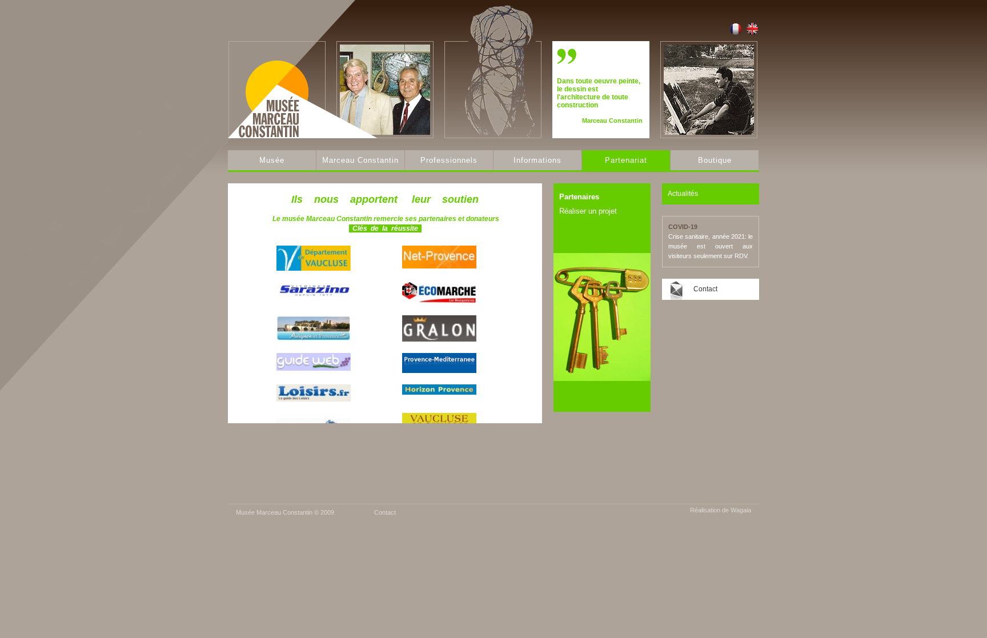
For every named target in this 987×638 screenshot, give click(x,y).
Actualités (683, 194)
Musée (271, 160)
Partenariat (626, 160)
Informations (537, 160)
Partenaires (579, 196)
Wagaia (741, 510)
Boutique (715, 160)
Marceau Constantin (360, 160)
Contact (705, 289)
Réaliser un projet (588, 211)
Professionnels (449, 160)
